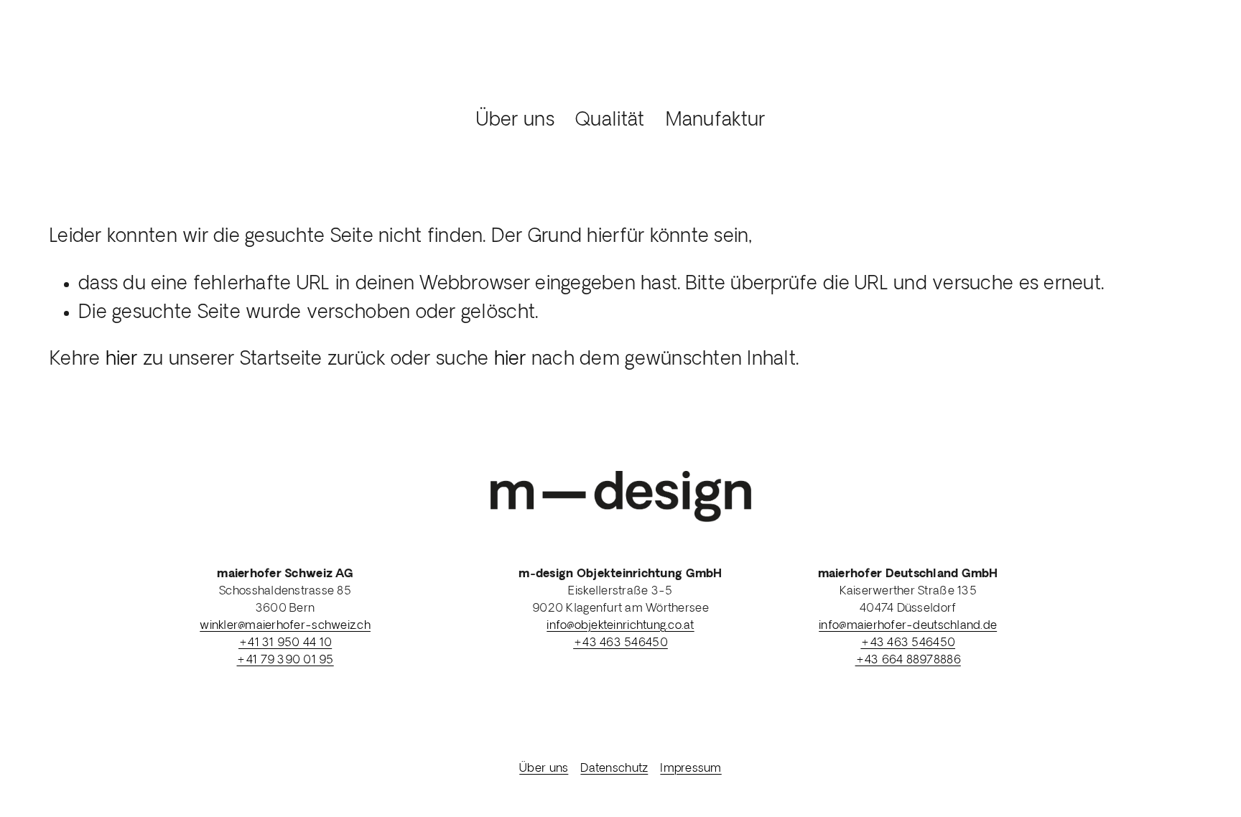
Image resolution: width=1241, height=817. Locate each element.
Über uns (515, 121)
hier (122, 360)
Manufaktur (716, 121)
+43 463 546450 (620, 643)
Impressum (690, 769)
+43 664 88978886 (908, 660)
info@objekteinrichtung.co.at (620, 626)
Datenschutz (614, 769)
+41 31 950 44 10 (285, 643)
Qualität (609, 121)
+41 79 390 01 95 (284, 660)
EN (1178, 84)
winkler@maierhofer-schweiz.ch (285, 626)
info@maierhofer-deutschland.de (908, 626)
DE (1129, 84)
